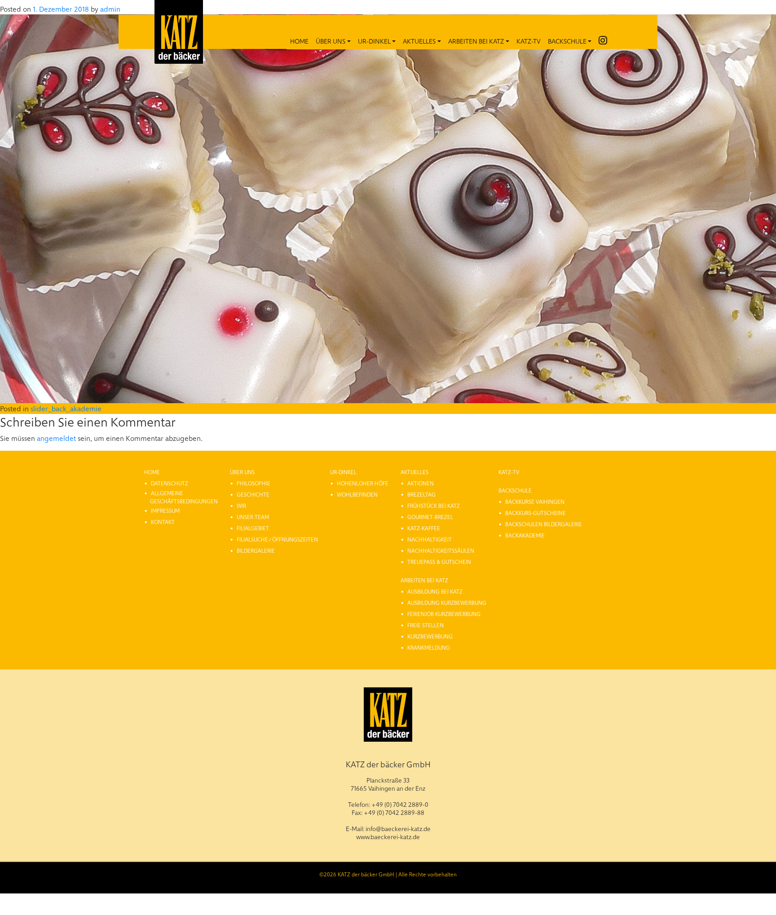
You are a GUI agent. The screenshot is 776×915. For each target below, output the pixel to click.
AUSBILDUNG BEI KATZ (435, 591)
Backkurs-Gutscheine (535, 512)
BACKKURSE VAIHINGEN (534, 501)
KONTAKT (163, 521)
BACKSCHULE (567, 40)
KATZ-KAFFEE (423, 528)
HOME (299, 40)
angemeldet (56, 438)
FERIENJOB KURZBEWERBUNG (444, 613)
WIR (241, 505)
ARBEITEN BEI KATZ (476, 40)
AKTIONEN (420, 483)
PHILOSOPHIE (253, 483)
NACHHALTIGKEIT (429, 539)
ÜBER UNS (330, 40)
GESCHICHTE (253, 494)
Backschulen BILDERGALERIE (543, 524)
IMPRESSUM (165, 510)
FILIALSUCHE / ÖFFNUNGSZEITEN (277, 539)
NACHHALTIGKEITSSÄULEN (440, 550)
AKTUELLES (419, 40)
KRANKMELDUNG (428, 647)
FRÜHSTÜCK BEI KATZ (433, 505)
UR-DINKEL (374, 40)
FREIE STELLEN (425, 625)
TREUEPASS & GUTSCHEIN (439, 561)
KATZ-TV (528, 40)
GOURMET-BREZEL (430, 516)
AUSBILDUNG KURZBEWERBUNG (446, 602)
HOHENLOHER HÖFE (362, 483)
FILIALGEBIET (253, 528)
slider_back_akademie (66, 408)
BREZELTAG (421, 494)
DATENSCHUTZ (169, 483)
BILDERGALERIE (256, 550)
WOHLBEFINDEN (357, 494)
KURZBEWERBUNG (430, 636)
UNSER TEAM (253, 516)
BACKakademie (525, 535)
